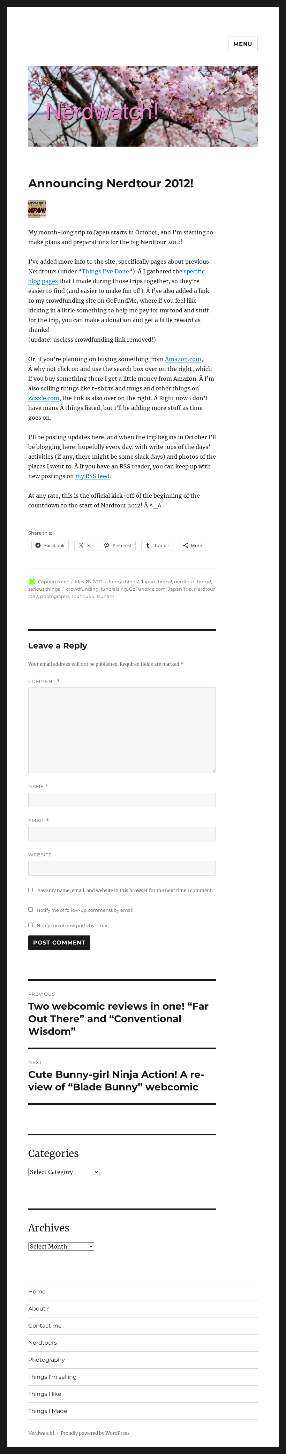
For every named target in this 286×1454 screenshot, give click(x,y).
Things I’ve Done (105, 271)
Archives (48, 1228)
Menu (243, 44)
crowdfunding (82, 589)
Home (37, 1291)
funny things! (124, 581)
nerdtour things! (192, 581)
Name (38, 787)
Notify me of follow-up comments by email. (86, 910)
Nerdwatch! (41, 1433)
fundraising (114, 589)
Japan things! (156, 581)
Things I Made (47, 1411)
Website (40, 854)
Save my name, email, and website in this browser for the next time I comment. (125, 891)
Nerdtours (42, 1342)
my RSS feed (92, 476)
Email (38, 821)
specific (194, 271)
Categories (53, 1153)
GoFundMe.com (147, 589)
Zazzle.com (43, 398)
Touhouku (83, 596)
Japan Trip (180, 589)
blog (34, 281)
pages (50, 281)
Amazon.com (183, 359)
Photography (46, 1359)
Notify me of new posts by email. (73, 925)
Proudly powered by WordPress (95, 1433)
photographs (54, 596)
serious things (44, 589)
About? (38, 1308)
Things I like (44, 1394)
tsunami (106, 596)
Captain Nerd (53, 581)
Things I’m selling (52, 1377)
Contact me (45, 1325)
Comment (44, 681)
